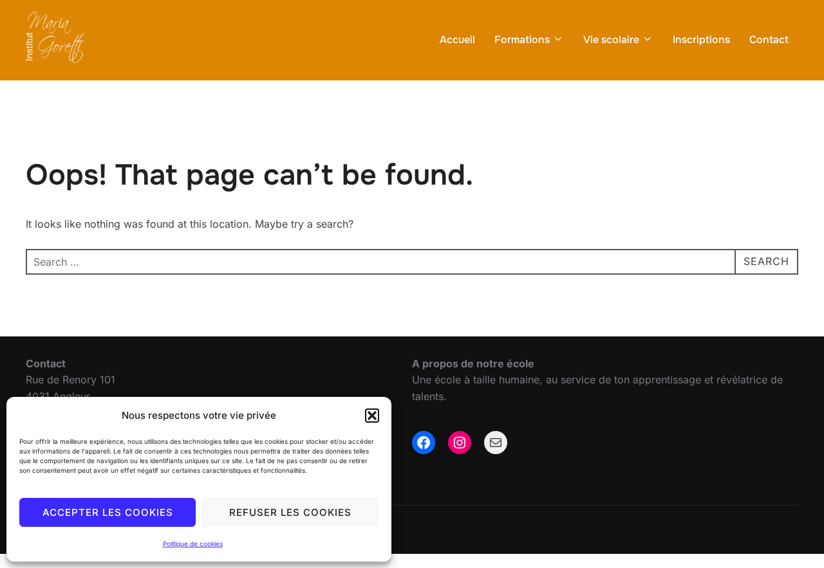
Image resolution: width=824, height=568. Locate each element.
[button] (372, 415)
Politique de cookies (193, 543)
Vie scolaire (611, 39)
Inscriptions (701, 39)
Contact (769, 39)
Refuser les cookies (290, 512)
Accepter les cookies (107, 512)
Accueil (457, 39)
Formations (522, 39)
